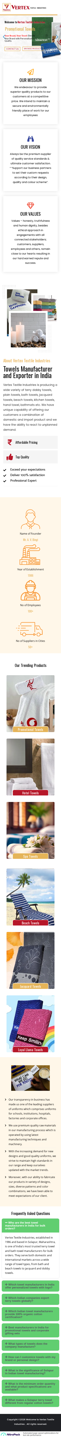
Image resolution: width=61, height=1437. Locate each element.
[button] (30, 1226)
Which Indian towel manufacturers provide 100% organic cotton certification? (29, 1314)
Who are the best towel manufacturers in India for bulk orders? (25, 1225)
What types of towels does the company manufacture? (26, 1345)
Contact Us (12, 49)
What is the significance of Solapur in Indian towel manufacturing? (29, 1372)
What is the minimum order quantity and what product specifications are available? (30, 1386)
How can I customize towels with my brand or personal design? (30, 1359)
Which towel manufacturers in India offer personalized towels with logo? (29, 1286)
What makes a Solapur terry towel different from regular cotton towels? (29, 1401)
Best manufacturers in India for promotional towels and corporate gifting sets (27, 1330)
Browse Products (33, 48)
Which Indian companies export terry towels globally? (27, 1299)
